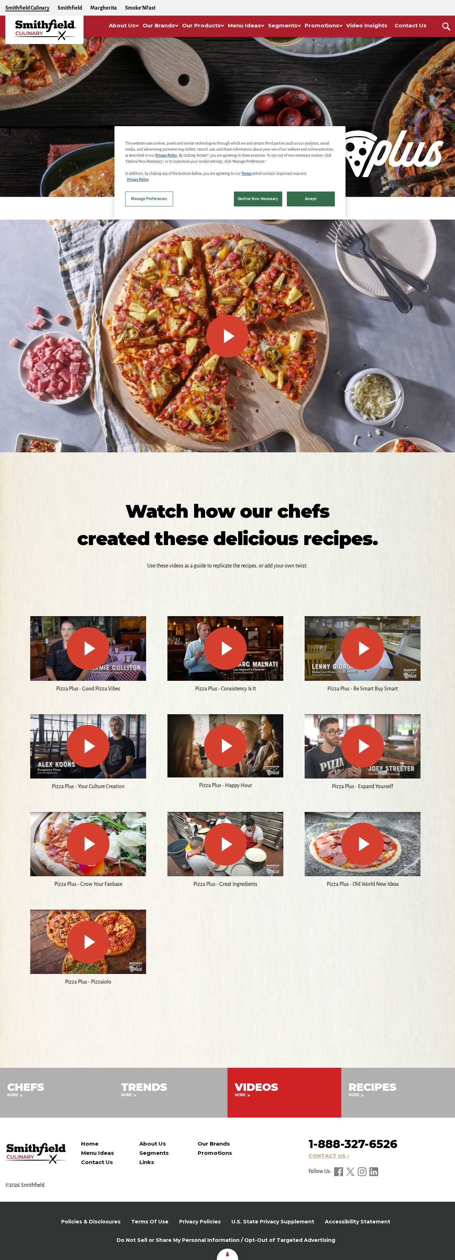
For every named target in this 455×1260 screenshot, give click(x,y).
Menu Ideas (97, 1152)
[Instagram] (363, 1171)
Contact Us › (329, 1156)
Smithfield (70, 8)
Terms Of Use (149, 1221)
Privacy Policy (166, 155)
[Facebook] (339, 1171)
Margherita (103, 8)
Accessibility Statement (357, 1221)
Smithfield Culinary (27, 8)
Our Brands (214, 1143)
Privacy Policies (200, 1221)
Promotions (215, 1152)
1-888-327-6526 (353, 1144)
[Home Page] (44, 30)
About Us (152, 1143)
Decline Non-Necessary (258, 199)
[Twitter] (351, 1171)
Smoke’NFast (140, 8)
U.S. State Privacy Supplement (272, 1221)
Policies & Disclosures (91, 1221)
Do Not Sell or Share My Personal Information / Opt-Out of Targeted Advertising (226, 1240)
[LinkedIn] (373, 1171)
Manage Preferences (149, 199)
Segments (154, 1152)
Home (89, 1143)
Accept (311, 199)
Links (146, 1162)
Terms (246, 174)
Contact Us (97, 1162)
